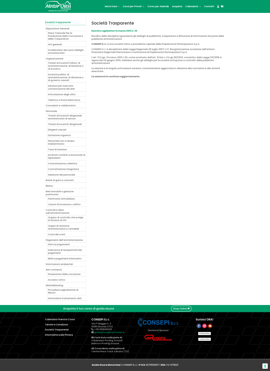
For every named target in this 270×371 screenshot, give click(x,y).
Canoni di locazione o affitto (64, 204)
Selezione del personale (61, 174)
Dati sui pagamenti (59, 244)
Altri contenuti (54, 269)
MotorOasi (111, 6)
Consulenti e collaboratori (61, 105)
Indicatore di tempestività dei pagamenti (65, 251)
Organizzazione (54, 58)
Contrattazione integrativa (63, 169)
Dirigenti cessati (57, 129)
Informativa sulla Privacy (59, 334)
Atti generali (55, 44)
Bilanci (49, 185)
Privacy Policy (204, 333)
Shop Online (180, 308)
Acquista (177, 6)
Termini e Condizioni (56, 324)
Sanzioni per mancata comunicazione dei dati (61, 87)
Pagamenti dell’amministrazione (64, 240)
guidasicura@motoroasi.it (109, 332)
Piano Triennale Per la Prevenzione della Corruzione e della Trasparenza (65, 36)
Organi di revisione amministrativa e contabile (63, 227)
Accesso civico (56, 279)
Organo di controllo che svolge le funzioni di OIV (65, 219)
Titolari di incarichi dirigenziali (65, 124)
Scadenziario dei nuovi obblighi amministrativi (66, 51)
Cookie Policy (204, 339)
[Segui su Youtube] (210, 326)
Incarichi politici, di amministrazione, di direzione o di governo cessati (66, 77)
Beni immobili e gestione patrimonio (60, 193)
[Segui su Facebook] (199, 326)
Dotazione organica (59, 135)
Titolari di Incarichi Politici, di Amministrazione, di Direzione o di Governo (66, 65)
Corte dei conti (56, 234)
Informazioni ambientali (59, 264)
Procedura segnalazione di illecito (63, 291)
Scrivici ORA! (204, 319)
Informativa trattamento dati (65, 298)
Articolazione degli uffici (61, 94)
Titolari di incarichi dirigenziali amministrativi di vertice (65, 117)
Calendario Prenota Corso (60, 319)
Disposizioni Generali (57, 28)
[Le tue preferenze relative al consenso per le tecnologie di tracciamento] (265, 366)
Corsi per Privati (132, 6)
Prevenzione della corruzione (64, 274)
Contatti (209, 6)
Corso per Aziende (158, 6)
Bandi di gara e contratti (60, 180)
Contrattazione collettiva (62, 163)
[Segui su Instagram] (204, 326)
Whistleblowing (54, 285)
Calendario (191, 6)
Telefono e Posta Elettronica (64, 100)
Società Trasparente (57, 329)
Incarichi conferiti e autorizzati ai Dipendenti (66, 156)
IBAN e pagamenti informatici (64, 258)
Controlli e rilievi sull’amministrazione (57, 211)
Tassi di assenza (57, 149)
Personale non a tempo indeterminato (61, 142)
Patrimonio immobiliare (61, 198)
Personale (51, 111)
